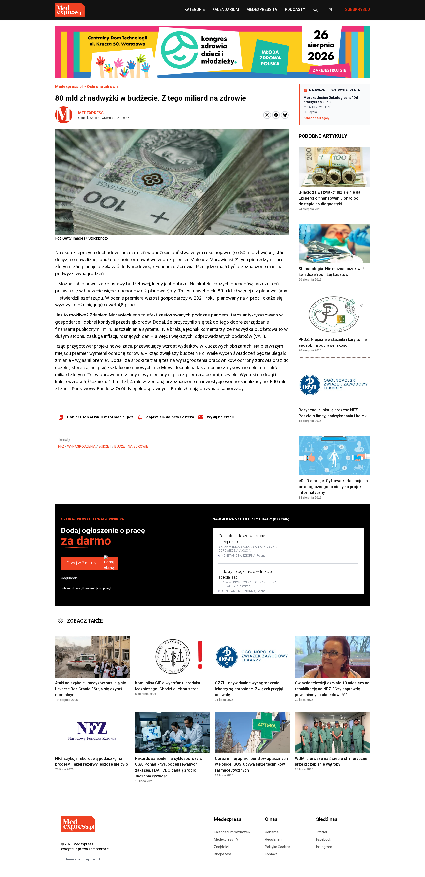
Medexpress (91, 113)
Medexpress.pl (69, 86)
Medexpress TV (226, 839)
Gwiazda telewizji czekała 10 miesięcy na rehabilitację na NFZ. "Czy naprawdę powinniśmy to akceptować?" (332, 689)
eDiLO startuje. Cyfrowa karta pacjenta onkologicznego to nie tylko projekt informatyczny (333, 486)
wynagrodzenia (81, 446)
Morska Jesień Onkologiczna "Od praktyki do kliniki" (331, 100)
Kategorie (194, 9)
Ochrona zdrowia (103, 86)
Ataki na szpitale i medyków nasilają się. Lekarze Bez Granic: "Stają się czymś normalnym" (91, 689)
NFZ (61, 446)
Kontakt (271, 854)
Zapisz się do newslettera (170, 417)
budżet (105, 446)
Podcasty (295, 9)
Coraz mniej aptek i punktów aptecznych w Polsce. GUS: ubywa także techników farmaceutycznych (251, 764)
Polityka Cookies (277, 847)
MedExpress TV (261, 9)
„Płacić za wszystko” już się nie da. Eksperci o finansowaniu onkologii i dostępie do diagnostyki (331, 198)
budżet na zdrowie (131, 446)
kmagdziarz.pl (90, 859)
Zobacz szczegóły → (318, 118)
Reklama (272, 832)
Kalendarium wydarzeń (232, 832)
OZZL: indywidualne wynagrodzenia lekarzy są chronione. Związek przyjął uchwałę (249, 689)
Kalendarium (225, 9)
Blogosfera (222, 854)
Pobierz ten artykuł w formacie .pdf (100, 417)
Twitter (321, 832)
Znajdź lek (222, 847)
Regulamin (69, 578)
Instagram (324, 847)
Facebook (323, 839)
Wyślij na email (220, 417)
